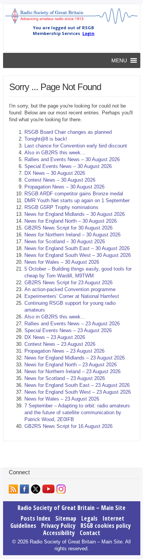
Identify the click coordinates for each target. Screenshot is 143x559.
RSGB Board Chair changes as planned (68, 132)
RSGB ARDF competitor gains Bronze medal (73, 193)
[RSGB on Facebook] (24, 489)
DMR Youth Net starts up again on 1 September (77, 200)
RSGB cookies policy (105, 525)
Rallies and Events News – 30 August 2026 (72, 159)
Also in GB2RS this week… (54, 152)
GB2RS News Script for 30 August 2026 (68, 228)
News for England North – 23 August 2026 (70, 364)
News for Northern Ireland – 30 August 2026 (72, 235)
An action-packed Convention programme (70, 289)
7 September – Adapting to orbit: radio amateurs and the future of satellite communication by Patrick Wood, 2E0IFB (77, 412)
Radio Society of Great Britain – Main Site (71, 508)
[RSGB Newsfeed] (13, 489)
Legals (89, 518)
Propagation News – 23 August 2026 (64, 351)
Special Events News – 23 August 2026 (68, 330)
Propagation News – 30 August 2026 (64, 187)
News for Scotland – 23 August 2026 (64, 378)
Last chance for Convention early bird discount (75, 146)
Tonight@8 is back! (45, 139)
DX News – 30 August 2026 (54, 173)
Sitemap (65, 518)
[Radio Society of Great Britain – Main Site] (71, 23)
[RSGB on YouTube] (48, 489)
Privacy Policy (58, 525)
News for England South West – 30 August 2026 (77, 255)
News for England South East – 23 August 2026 (77, 385)
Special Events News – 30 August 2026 (68, 166)
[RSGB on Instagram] (61, 489)
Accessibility (59, 533)
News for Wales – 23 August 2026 (61, 399)
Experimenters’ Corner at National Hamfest (71, 296)
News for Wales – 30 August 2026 (61, 262)
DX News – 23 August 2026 (54, 337)
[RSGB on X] (35, 489)
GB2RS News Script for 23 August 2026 (68, 282)
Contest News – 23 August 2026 (59, 344)
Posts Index (35, 518)
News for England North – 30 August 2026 (70, 221)
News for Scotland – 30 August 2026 (64, 241)
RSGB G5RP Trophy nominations (61, 207)
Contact (90, 533)
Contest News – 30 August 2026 (59, 180)
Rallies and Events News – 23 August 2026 (72, 323)
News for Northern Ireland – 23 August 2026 (72, 371)
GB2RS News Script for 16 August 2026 (68, 426)
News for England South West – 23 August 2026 (77, 392)
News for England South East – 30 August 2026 (77, 248)
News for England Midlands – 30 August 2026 (74, 214)
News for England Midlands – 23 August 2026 (74, 358)
